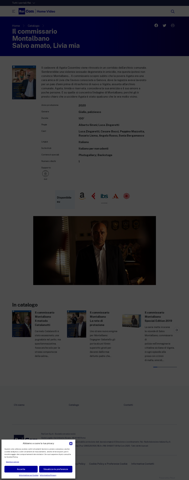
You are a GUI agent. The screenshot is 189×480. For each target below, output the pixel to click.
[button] (70, 443)
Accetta (21, 469)
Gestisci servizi (12, 462)
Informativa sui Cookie (28, 475)
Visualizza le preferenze (55, 469)
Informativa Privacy (48, 475)
